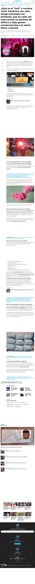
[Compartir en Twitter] (14, 36)
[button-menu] (1, 1)
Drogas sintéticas (17, 406)
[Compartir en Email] (18, 36)
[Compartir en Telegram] (16, 36)
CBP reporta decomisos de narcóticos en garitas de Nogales (28, 389)
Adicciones (26, 404)
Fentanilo (23, 402)
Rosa (19, 402)
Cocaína (15, 402)
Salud (22, 404)
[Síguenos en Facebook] (11, 558)
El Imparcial (4, 4)
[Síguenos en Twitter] (13, 558)
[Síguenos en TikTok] (19, 558)
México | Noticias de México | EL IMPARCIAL (19, 4)
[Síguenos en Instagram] (15, 558)
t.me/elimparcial (17, 552)
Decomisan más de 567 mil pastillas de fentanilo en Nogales (14, 394)
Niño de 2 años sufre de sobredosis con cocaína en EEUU (14, 389)
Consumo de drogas (10, 406)
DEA (11, 402)
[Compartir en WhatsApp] (11, 36)
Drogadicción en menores (11, 404)
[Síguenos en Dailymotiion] (24, 558)
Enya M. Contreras (5, 35)
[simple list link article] (17, 436)
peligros (18, 404)
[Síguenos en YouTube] (17, 558)
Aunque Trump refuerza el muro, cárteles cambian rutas (28, 394)
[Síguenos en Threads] (21, 558)
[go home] (17, 564)
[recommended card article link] (8, 102)
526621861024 (17, 540)
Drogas (3, 5)
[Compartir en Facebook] (13, 36)
